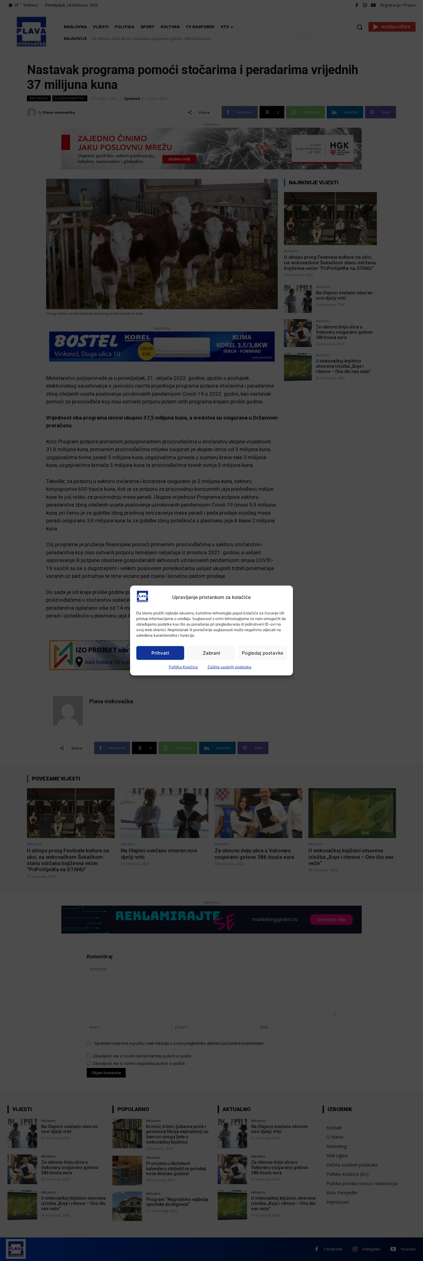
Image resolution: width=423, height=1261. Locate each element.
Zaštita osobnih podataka (229, 667)
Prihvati (160, 653)
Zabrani (211, 653)
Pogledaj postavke (262, 653)
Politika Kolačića (183, 667)
